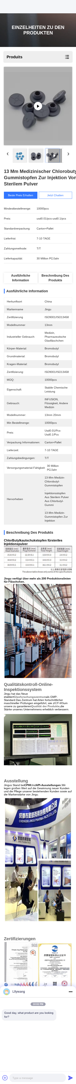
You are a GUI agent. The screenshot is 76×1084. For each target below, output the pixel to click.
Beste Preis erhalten (20, 195)
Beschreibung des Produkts (55, 278)
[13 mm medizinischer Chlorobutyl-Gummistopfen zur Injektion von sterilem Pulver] (38, 106)
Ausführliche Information (20, 278)
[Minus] (70, 991)
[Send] (70, 1077)
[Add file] (5, 1077)
